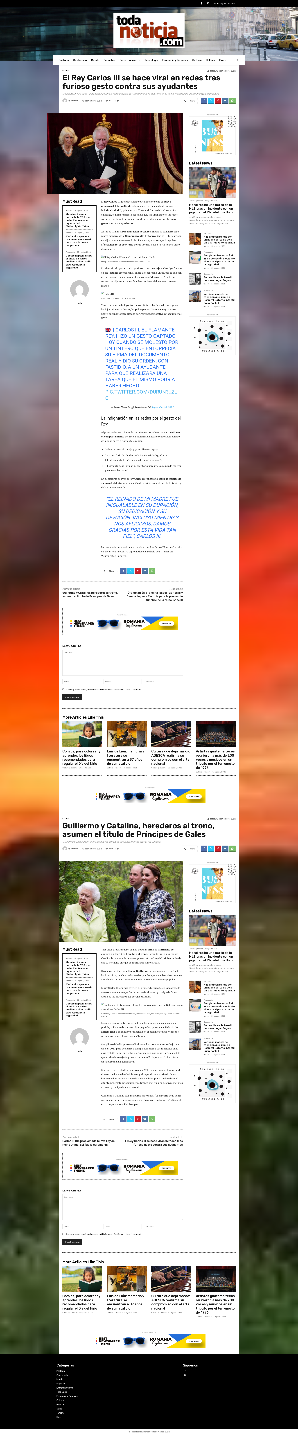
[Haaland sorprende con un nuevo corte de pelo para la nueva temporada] (195, 239)
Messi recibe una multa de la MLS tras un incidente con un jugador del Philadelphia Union (78, 220)
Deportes (69, 233)
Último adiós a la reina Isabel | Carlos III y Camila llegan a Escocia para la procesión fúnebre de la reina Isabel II (155, 596)
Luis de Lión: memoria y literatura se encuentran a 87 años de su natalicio (125, 757)
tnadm (74, 101)
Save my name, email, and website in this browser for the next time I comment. (104, 689)
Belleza (69, 211)
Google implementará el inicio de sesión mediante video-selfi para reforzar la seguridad (79, 261)
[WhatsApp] (232, 101)
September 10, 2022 (162, 407)
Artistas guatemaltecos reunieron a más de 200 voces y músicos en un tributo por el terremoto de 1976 (215, 759)
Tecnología (70, 252)
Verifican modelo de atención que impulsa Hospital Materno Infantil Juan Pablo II (219, 299)
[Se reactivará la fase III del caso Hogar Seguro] (195, 279)
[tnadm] (65, 100)
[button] (237, 60)
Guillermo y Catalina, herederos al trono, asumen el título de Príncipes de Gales (90, 594)
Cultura (66, 71)
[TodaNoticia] (149, 30)
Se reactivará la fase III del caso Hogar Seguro (218, 279)
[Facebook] (201, 3)
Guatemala (208, 274)
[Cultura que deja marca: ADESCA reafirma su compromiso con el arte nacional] (171, 734)
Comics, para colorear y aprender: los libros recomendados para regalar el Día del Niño (81, 757)
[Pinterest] (218, 101)
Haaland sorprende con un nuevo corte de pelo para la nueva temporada (79, 241)
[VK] (225, 101)
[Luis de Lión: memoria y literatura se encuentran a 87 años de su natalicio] (127, 734)
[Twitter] (208, 3)
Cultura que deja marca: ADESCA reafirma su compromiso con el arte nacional (170, 757)
